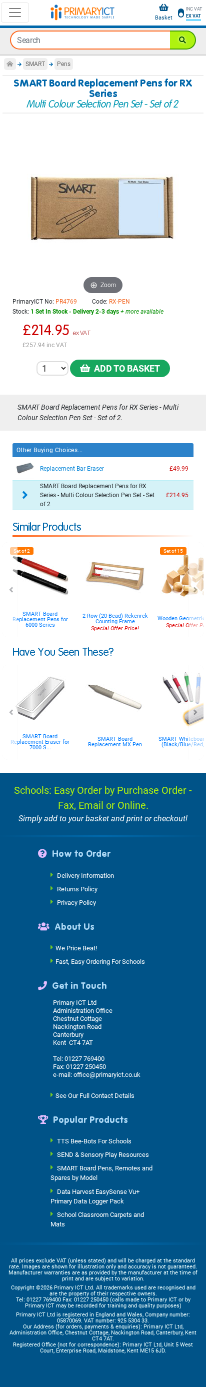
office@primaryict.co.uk (107, 1074)
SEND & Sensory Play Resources (103, 1154)
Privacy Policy (76, 902)
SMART (35, 64)
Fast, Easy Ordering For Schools (100, 961)
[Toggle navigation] (15, 13)
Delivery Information (85, 875)
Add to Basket (125, 368)
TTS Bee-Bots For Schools (94, 1141)
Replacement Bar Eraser (72, 468)
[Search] (183, 40)
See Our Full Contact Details (95, 1095)
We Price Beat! (76, 948)
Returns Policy (77, 888)
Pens (63, 64)
